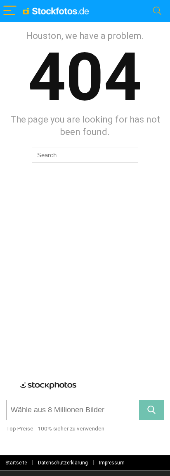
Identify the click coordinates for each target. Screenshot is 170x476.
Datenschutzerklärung (63, 463)
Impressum (112, 463)
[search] (72, 410)
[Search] (157, 11)
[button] (151, 410)
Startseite (16, 463)
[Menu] (10, 11)
